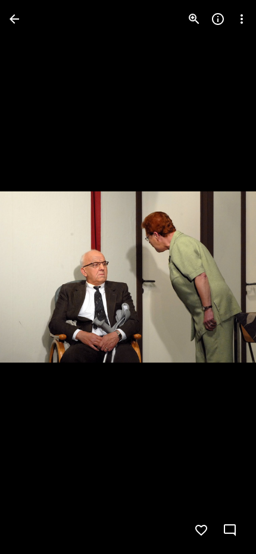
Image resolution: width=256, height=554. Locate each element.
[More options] (242, 19)
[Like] (201, 530)
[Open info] (218, 19)
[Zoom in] (194, 19)
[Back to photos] (14, 19)
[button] (33, 277)
